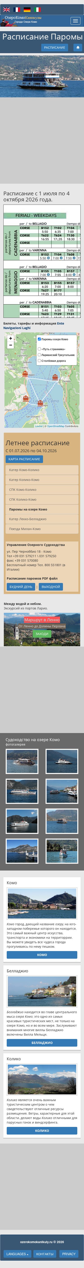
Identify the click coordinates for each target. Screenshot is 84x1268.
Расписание (54, 47)
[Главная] (77, 47)
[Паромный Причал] (25, 398)
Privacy (68, 1254)
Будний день (21, 587)
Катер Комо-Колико (24, 470)
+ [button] (10, 338)
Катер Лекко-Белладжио (27, 519)
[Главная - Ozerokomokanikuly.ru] (21, 20)
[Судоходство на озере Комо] (22, 761)
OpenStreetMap (55, 426)
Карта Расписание (24, 459)
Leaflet (39, 426)
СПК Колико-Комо (22, 499)
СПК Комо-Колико (22, 489)
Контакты (44, 1254)
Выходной (51, 587)
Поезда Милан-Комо (25, 529)
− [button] (10, 345)
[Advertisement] (42, 140)
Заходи (42, 634)
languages (16, 1254)
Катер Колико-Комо (24, 480)
